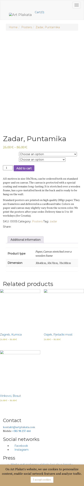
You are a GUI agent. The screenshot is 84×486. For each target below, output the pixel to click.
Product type (10, 153)
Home (13, 27)
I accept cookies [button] (42, 479)
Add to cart (24, 168)
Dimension (9, 159)
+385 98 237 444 (21, 431)
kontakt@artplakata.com (19, 427)
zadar (53, 221)
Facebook (21, 446)
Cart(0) (39, 12)
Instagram (21, 449)
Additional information (26, 239)
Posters (26, 27)
